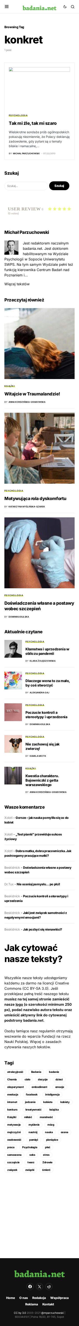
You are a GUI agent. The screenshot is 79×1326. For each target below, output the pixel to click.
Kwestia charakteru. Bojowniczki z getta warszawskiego (42, 780)
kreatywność (33, 1109)
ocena (64, 1132)
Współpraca (59, 1298)
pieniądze (52, 1139)
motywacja (14, 1124)
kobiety (65, 1102)
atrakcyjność (15, 1072)
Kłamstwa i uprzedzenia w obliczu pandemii (47, 651)
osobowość (14, 1139)
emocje (59, 1087)
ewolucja (12, 1094)
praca (10, 1147)
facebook (31, 1094)
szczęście (13, 1162)
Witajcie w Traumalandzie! (32, 394)
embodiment (39, 1087)
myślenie (34, 1124)
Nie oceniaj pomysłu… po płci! (38, 884)
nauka (49, 1132)
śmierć (46, 1169)
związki (29, 1169)
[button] (6, 6)
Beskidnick (12, 867)
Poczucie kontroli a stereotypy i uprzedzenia (46, 714)
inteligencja (52, 1094)
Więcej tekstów (17, 284)
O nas (23, 1298)
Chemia (12, 1079)
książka (54, 1109)
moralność (46, 1117)
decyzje (43, 1079)
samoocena (14, 1154)
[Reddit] (48, 1286)
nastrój (33, 1132)
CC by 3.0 (20, 1312)
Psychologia (18, 115)
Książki (9, 386)
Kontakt (48, 1304)
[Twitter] (39, 1286)
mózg (50, 1124)
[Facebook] (30, 1286)
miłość (28, 1117)
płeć (47, 1147)
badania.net (33, 1020)
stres (46, 1154)
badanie (54, 1072)
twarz (30, 1162)
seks (32, 1154)
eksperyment (15, 1087)
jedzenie (30, 1102)
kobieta (47, 1102)
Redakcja (39, 1298)
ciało (27, 1079)
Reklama (31, 1304)
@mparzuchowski (52, 1312)
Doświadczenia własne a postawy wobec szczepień (39, 605)
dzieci (59, 1079)
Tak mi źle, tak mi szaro (32, 123)
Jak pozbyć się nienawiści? (42, 929)
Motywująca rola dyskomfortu (35, 498)
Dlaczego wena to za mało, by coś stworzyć (47, 683)
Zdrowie (47, 1162)
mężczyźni (14, 1132)
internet (12, 1102)
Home (10, 1298)
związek (12, 1169)
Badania (36, 1072)
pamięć (33, 1139)
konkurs (12, 1109)
